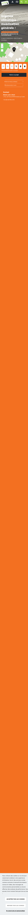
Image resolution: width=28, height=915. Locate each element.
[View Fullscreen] (2, 50)
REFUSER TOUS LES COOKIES (15, 905)
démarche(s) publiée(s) (11, 81)
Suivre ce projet (14, 75)
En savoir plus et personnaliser (15, 911)
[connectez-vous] (12, 2)
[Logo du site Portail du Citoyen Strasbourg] (5, 3)
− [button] (2, 47)
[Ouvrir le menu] (26, 2)
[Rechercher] (21, 2)
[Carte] (17, 2)
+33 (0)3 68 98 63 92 (8, 100)
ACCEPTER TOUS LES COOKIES (16, 899)
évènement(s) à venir (10, 85)
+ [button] (2, 45)
